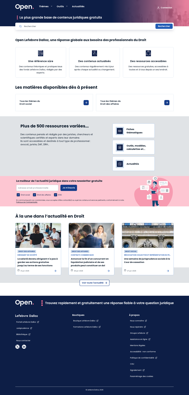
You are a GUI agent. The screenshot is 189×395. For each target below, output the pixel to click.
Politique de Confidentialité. (27, 202)
